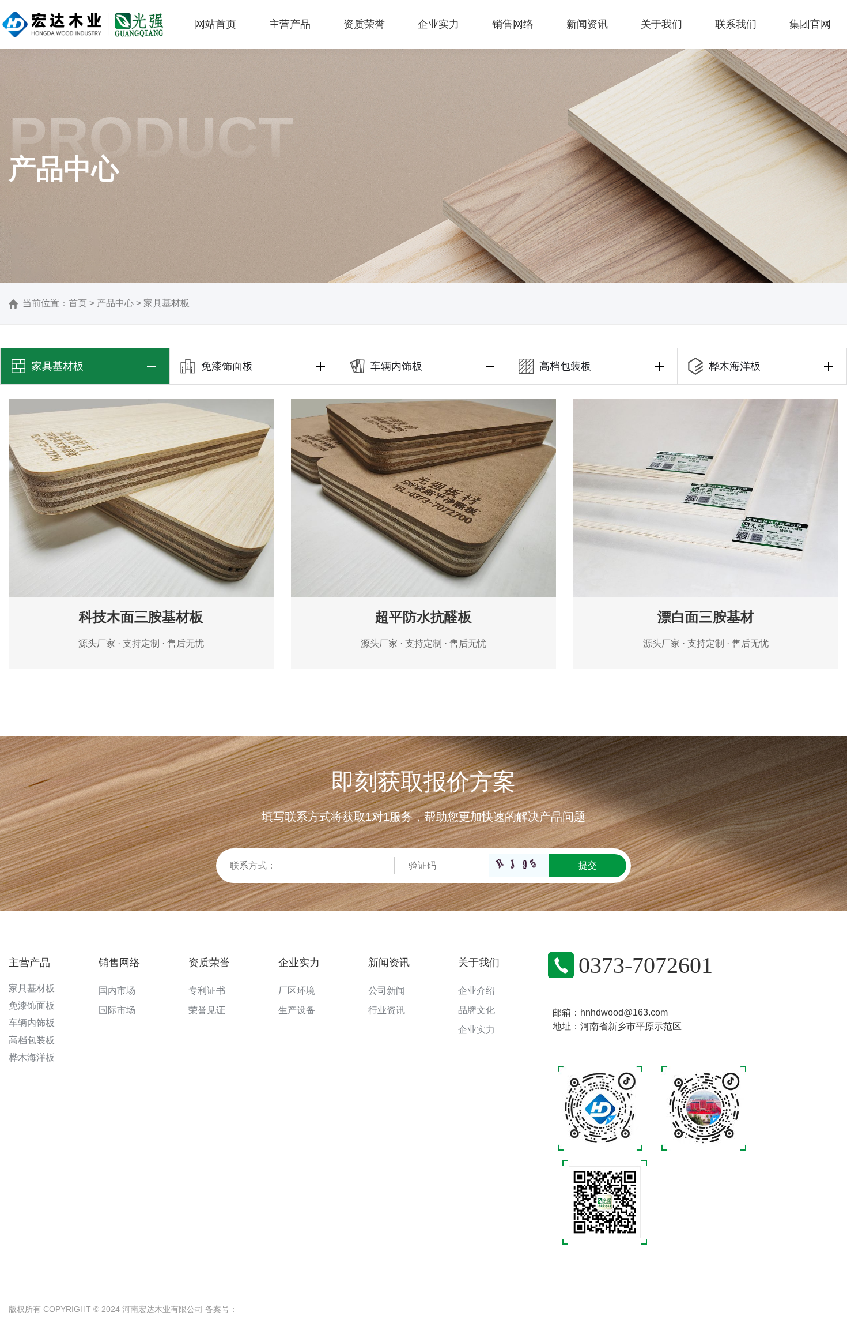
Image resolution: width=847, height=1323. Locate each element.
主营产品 (29, 962)
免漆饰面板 (32, 1005)
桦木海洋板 (32, 1057)
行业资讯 (386, 1010)
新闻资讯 (389, 962)
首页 (78, 303)
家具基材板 (166, 303)
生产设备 (296, 1010)
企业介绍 (476, 990)
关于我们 (479, 962)
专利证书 (206, 990)
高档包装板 (32, 1040)
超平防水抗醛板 (423, 617)
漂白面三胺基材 (705, 617)
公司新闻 (386, 990)
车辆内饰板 (32, 1023)
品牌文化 (476, 1010)
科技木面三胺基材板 (141, 617)
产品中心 (115, 303)
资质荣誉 (209, 962)
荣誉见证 (206, 1010)
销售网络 (119, 962)
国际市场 (117, 1010)
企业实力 (299, 962)
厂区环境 (296, 990)
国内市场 (117, 990)
